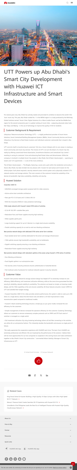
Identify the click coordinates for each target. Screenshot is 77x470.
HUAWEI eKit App (15, 449)
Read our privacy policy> (60, 467)
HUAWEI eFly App (33, 449)
